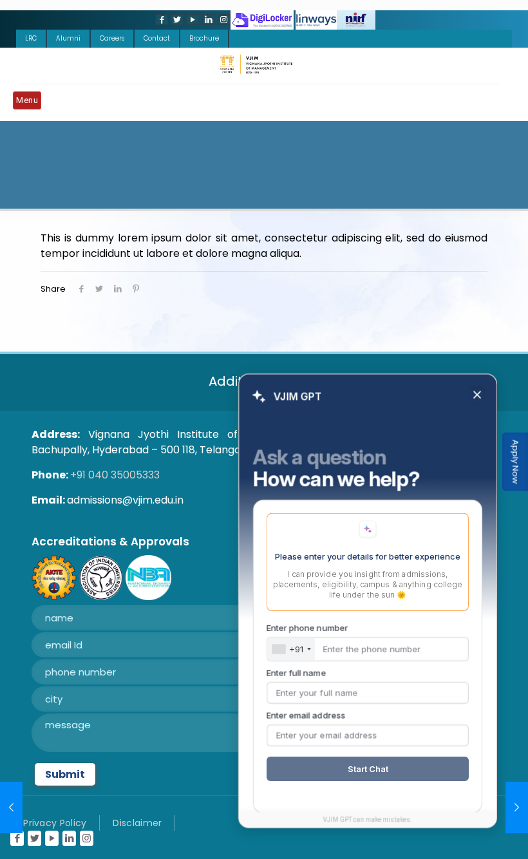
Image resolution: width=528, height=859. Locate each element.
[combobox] (291, 649)
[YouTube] (191, 19)
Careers (112, 38)
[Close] (477, 395)
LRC (31, 38)
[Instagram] (223, 19)
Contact (157, 38)
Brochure (204, 38)
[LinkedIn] (207, 19)
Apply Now (515, 462)
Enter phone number (307, 628)
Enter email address (306, 715)
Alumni (68, 38)
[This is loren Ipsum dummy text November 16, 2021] (11, 807)
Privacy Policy (54, 823)
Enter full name (296, 673)
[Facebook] (160, 19)
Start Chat (368, 769)
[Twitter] (176, 19)
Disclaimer (137, 823)
